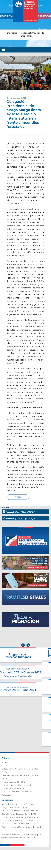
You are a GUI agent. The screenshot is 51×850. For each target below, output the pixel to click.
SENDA (5, 762)
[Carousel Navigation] (25, 645)
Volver (18, 497)
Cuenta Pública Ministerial (13, 788)
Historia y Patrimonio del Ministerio (17, 785)
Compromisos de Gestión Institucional (18, 821)
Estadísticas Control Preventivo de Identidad (21, 827)
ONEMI (4, 766)
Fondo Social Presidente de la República (20, 817)
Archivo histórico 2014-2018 (13, 782)
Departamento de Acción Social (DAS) (19, 814)
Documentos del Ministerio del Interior (18, 824)
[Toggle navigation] (3, 49)
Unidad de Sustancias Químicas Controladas (21, 811)
